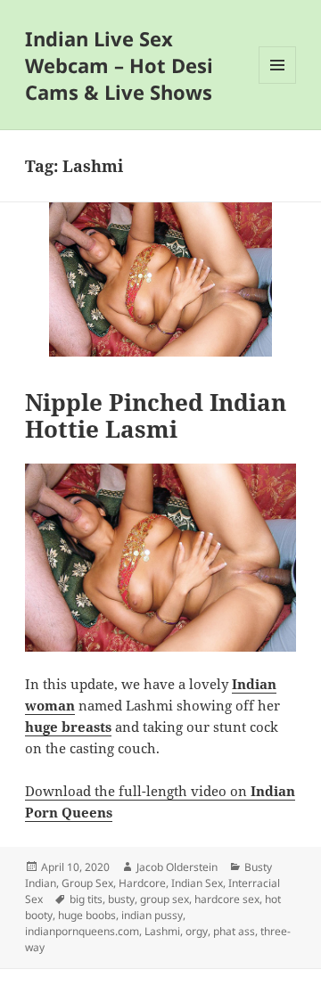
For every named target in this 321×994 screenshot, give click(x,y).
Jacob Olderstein (177, 867)
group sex (164, 899)
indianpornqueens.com (82, 931)
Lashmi (162, 931)
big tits (86, 899)
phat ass (234, 931)
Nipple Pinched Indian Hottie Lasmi (155, 415)
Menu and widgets (277, 83)
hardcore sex (226, 899)
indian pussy (152, 915)
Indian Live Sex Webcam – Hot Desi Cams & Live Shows (119, 65)
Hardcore (142, 883)
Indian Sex (197, 883)
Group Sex (87, 883)
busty (121, 899)
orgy (196, 931)
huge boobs (87, 915)
